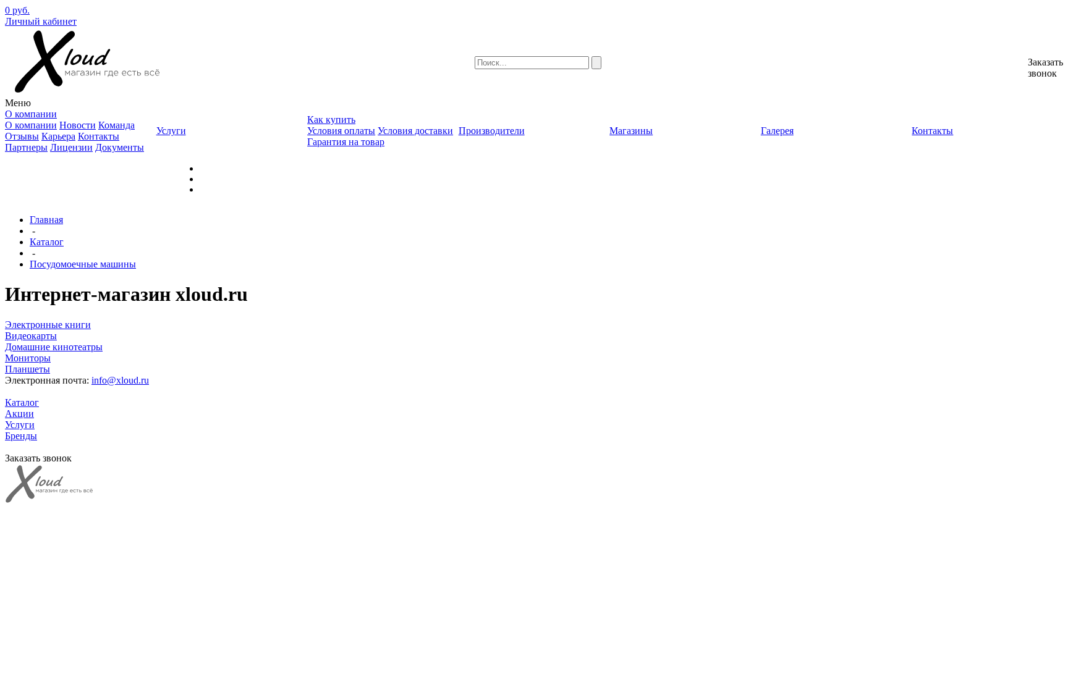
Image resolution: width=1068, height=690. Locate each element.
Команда (116, 125)
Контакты (98, 136)
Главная (46, 219)
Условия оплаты (341, 130)
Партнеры (26, 147)
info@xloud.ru (120, 380)
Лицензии (71, 147)
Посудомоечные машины (83, 264)
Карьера (58, 136)
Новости (77, 125)
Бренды (21, 436)
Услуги (20, 424)
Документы (119, 147)
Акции (19, 413)
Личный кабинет (41, 21)
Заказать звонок (1045, 67)
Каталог (47, 242)
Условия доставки (415, 130)
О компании (31, 125)
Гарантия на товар (345, 142)
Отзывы (22, 136)
